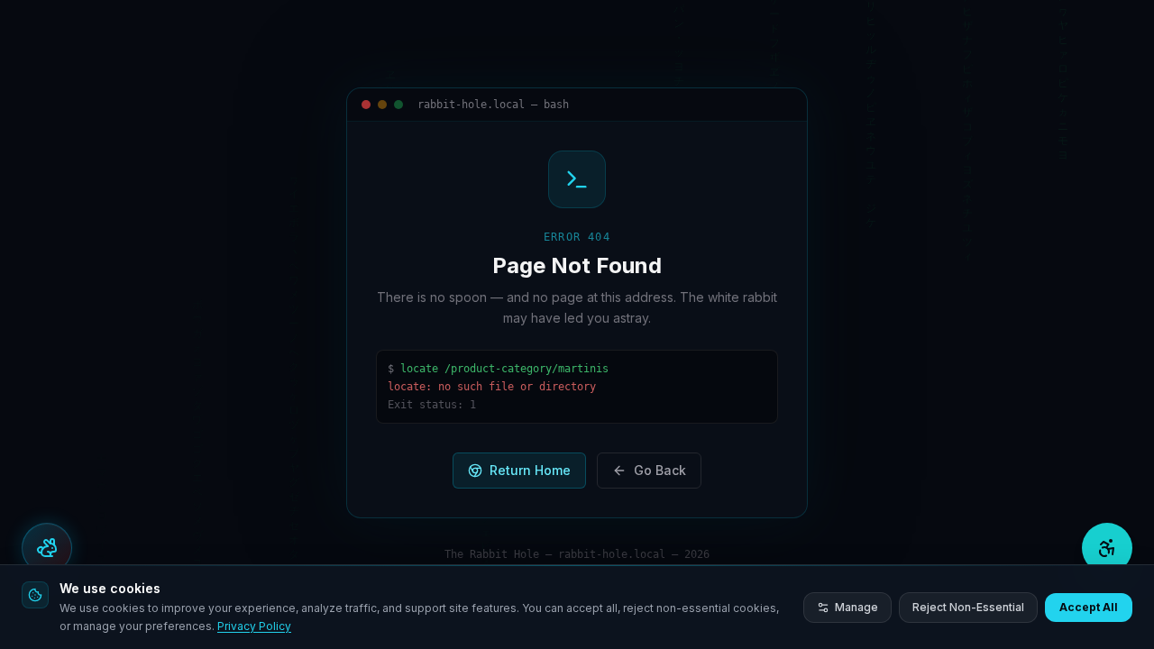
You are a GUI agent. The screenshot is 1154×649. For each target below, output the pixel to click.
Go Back (660, 470)
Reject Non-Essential (968, 607)
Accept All (1088, 607)
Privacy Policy (254, 626)
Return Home (530, 470)
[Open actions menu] (47, 548)
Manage (856, 607)
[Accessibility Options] (1107, 548)
